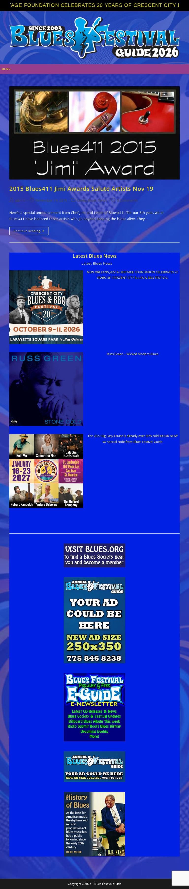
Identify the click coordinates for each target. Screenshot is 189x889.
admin (20, 200)
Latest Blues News (92, 200)
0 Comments (127, 200)
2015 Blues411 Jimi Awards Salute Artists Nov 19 (81, 188)
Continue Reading (31, 231)
